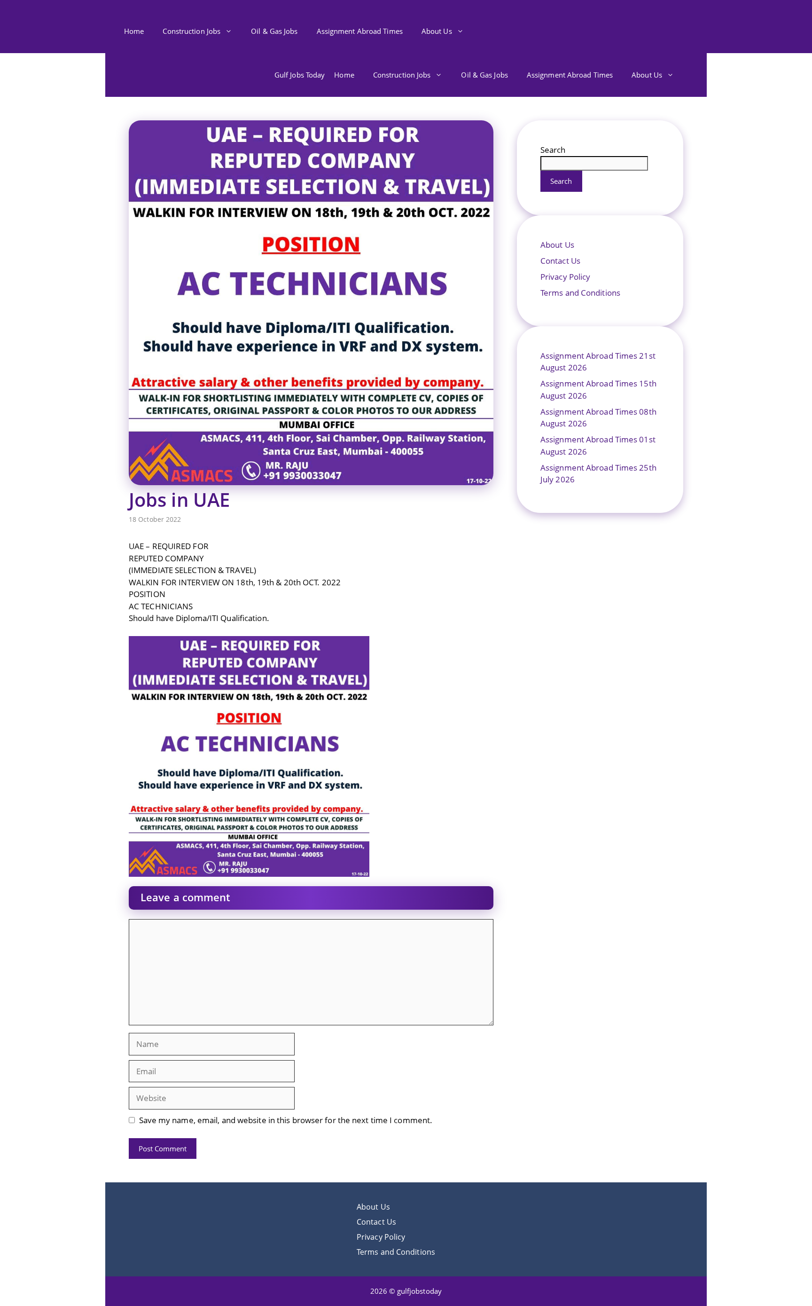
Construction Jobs (191, 31)
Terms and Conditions (580, 292)
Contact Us (560, 260)
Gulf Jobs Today (299, 74)
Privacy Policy (565, 276)
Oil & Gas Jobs (274, 31)
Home (134, 31)
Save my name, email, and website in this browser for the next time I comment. (286, 1120)
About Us (437, 31)
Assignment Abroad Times (360, 31)
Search (553, 149)
